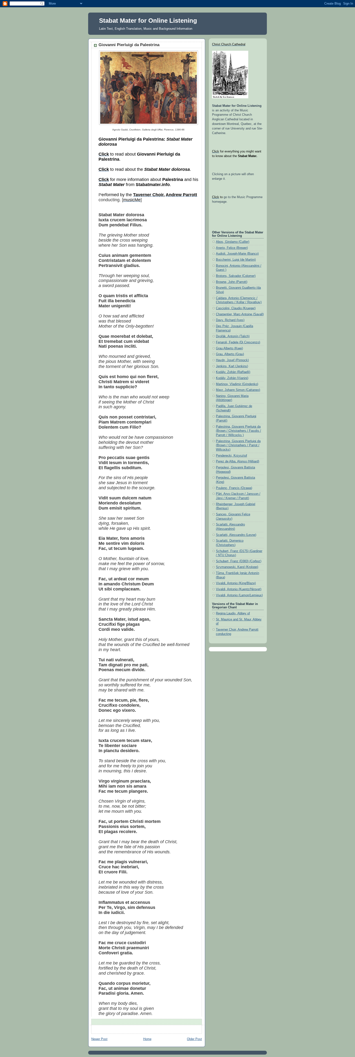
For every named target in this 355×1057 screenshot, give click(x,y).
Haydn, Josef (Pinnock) (232, 360)
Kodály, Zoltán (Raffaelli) (233, 372)
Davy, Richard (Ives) (230, 320)
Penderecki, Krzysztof (231, 455)
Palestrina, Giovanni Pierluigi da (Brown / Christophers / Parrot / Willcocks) (238, 445)
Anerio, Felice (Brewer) (232, 248)
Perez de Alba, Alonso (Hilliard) (237, 461)
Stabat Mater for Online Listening (148, 20)
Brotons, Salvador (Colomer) (236, 276)
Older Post (194, 1039)
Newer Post (99, 1039)
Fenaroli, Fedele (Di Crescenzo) (238, 342)
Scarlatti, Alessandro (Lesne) (236, 535)
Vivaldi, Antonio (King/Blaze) (236, 583)
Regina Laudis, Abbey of (233, 613)
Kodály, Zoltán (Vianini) (232, 378)
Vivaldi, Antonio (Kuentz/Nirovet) (238, 589)
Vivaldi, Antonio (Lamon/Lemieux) (239, 595)
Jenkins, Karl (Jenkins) (232, 366)
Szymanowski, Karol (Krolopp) (237, 567)
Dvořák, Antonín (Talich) (232, 336)
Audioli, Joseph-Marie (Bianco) (237, 253)
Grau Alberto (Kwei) (229, 348)
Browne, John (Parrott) (231, 282)
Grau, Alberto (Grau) (230, 354)
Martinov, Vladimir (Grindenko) (237, 384)
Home (147, 1039)
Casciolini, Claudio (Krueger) (236, 308)
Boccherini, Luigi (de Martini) (236, 259)
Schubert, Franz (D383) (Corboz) (238, 561)
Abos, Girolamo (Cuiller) (232, 242)
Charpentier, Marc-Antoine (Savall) (240, 314)
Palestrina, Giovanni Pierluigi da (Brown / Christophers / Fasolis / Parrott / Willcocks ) (238, 431)
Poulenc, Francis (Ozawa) (234, 488)
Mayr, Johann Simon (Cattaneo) (238, 390)
